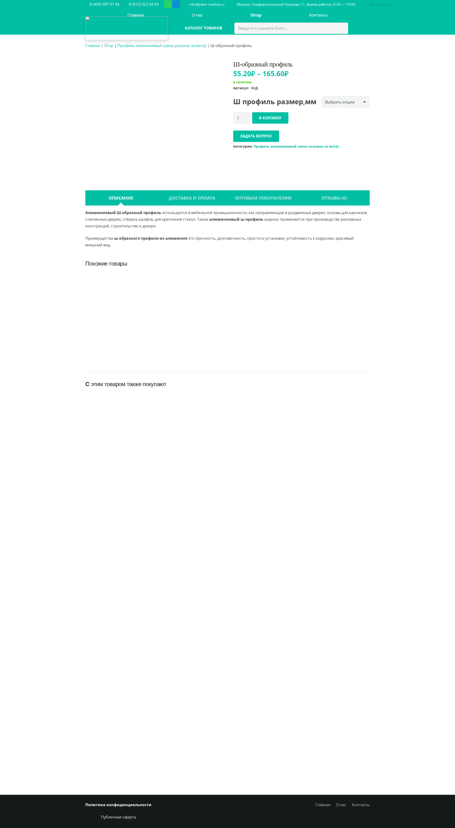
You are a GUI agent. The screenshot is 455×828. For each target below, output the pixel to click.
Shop (109, 45)
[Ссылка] (126, 28)
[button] (379, 4)
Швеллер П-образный (191, 340)
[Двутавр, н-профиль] (263, 276)
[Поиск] (341, 28)
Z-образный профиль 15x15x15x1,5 (191, 759)
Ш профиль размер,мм (274, 101)
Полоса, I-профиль (119, 340)
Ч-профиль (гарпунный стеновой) (118, 759)
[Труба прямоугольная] (336, 276)
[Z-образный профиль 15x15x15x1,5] (191, 695)
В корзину (270, 118)
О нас (341, 804)
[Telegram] (176, 4)
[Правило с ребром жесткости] (264, 700)
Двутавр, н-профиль (263, 340)
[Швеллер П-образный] (191, 276)
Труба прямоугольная (336, 340)
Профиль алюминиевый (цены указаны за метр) (162, 45)
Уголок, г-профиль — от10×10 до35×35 (337, 759)
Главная (92, 45)
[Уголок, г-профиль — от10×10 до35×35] (337, 695)
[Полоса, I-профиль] (119, 276)
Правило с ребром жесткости (264, 762)
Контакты (361, 804)
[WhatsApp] (168, 4)
